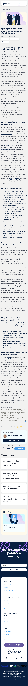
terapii (9, 357)
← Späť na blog (5, 9)
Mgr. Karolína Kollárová (15, 435)
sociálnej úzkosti (6, 134)
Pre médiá (7, 624)
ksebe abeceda (8, 609)
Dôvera (6, 587)
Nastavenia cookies (9, 640)
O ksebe (6, 621)
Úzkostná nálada (14, 39)
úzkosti (17, 178)
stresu (11, 178)
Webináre (7, 603)
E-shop (6, 600)
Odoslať (12, 569)
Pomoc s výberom (19, 448)
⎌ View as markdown (14, 682)
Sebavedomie (5, 41)
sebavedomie (6, 149)
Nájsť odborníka (8, 448)
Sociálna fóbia (5, 39)
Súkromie (7, 634)
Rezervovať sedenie (14, 440)
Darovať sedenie (8, 590)
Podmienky (7, 631)
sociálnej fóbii (8, 145)
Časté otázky (7, 593)
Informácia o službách (10, 637)
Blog (5, 606)
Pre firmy (6, 618)
